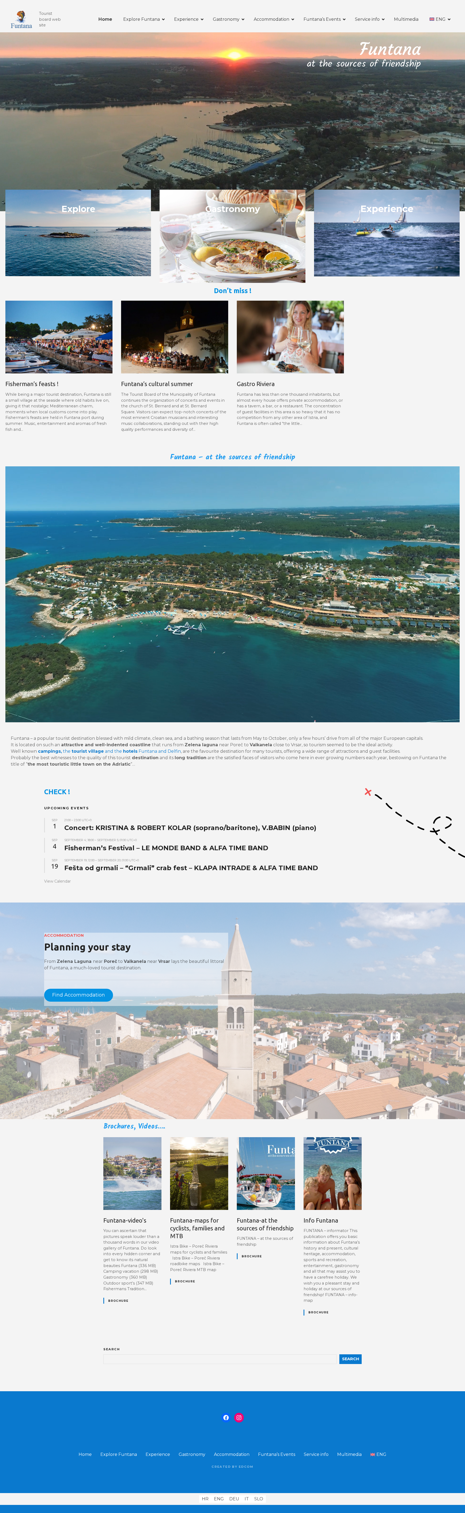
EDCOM (246, 1467)
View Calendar (57, 881)
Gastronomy (226, 19)
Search (111, 1349)
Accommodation (271, 19)
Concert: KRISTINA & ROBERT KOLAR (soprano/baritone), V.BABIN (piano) (190, 828)
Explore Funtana (141, 19)
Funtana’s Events (322, 19)
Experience (186, 19)
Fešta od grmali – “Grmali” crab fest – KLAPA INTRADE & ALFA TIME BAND (191, 868)
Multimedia (406, 19)
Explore (78, 209)
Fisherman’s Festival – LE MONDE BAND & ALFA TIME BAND (166, 848)
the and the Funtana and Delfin (109, 751)
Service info (367, 19)
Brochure (118, 1301)
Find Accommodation (78, 995)
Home (105, 19)
